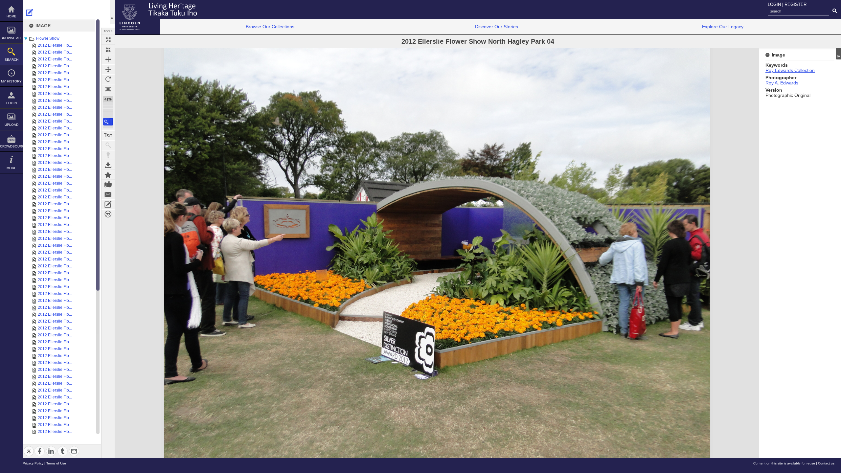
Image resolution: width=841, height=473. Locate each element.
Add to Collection (108, 175)
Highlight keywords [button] (108, 155)
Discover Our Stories (496, 26)
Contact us (826, 463)
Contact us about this (108, 194)
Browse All (11, 38)
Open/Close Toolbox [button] (112, 12)
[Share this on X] (29, 447)
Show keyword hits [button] (108, 145)
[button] (108, 121)
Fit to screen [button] (108, 50)
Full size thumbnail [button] (108, 40)
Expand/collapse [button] (838, 53)
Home (11, 16)
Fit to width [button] (108, 59)
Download (108, 165)
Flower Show (47, 38)
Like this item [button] (108, 185)
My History (11, 81)
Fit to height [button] (108, 69)
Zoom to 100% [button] (108, 89)
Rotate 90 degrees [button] (108, 79)
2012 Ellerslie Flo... (55, 45)
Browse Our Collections (270, 26)
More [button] (11, 168)
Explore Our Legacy (722, 26)
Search (11, 59)
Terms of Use (56, 463)
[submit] (834, 11)
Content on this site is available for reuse (784, 463)
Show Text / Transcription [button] (108, 135)
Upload (11, 124)
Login (11, 103)
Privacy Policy (33, 463)
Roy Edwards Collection (790, 70)
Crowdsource (11, 146)
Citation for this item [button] (108, 214)
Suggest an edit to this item (29, 12)
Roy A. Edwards (781, 82)
